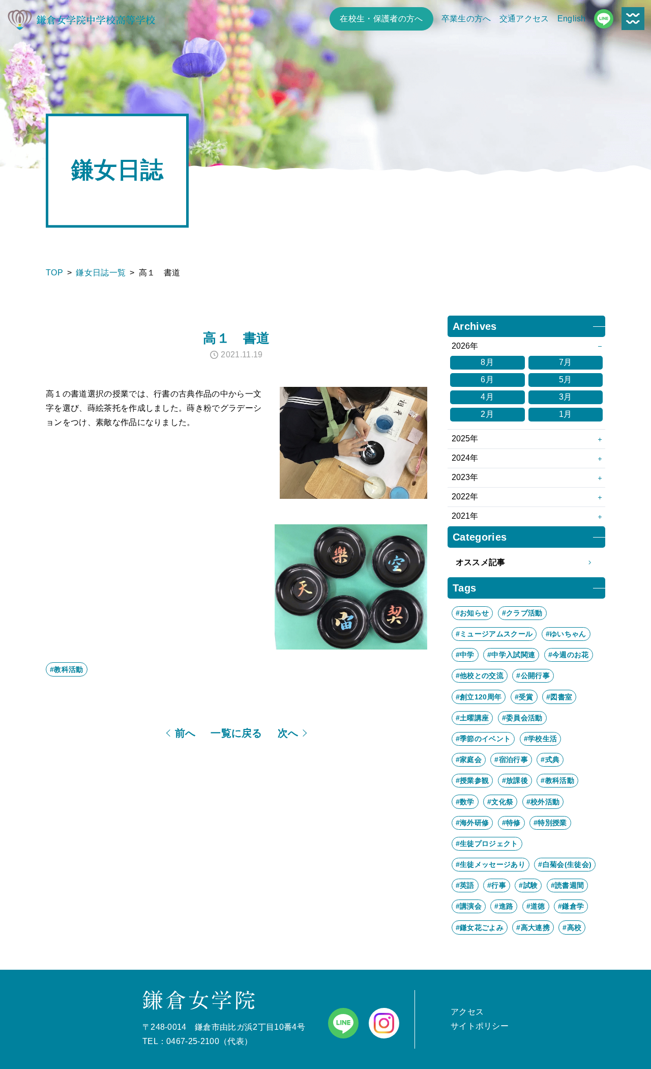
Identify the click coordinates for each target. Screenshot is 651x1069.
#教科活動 (66, 669)
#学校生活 (540, 739)
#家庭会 (469, 759)
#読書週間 (567, 885)
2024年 (465, 458)
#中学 (465, 655)
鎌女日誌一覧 (101, 272)
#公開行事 (533, 675)
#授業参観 (472, 780)
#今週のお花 (568, 655)
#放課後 (515, 780)
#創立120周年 (479, 697)
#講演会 (469, 906)
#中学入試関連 (511, 655)
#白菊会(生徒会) (564, 864)
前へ (185, 733)
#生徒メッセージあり (490, 864)
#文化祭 (500, 802)
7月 (565, 362)
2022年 (465, 496)
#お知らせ (472, 613)
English (571, 18)
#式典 (550, 759)
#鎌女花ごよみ (480, 927)
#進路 (503, 906)
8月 (487, 362)
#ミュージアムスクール (494, 634)
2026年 (465, 346)
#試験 (528, 885)
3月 (565, 396)
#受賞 (524, 697)
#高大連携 (533, 927)
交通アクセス (524, 18)
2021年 (465, 516)
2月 (487, 414)
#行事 (496, 885)
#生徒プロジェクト (487, 843)
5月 (565, 379)
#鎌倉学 (571, 906)
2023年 (465, 477)
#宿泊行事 (511, 759)
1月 (565, 414)
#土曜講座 (472, 718)
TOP (54, 272)
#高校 (572, 927)
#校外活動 (543, 802)
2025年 (465, 438)
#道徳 (535, 906)
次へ (288, 733)
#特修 (511, 823)
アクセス (467, 1011)
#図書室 (559, 697)
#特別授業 (550, 823)
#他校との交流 (480, 675)
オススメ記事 (481, 562)
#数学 (465, 802)
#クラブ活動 (522, 613)
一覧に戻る (236, 733)
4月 (487, 396)
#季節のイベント (483, 739)
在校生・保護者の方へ (381, 18)
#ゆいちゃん (566, 634)
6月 (487, 379)
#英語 (465, 885)
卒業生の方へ (466, 18)
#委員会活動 (522, 718)
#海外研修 (472, 823)
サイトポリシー (480, 1026)
